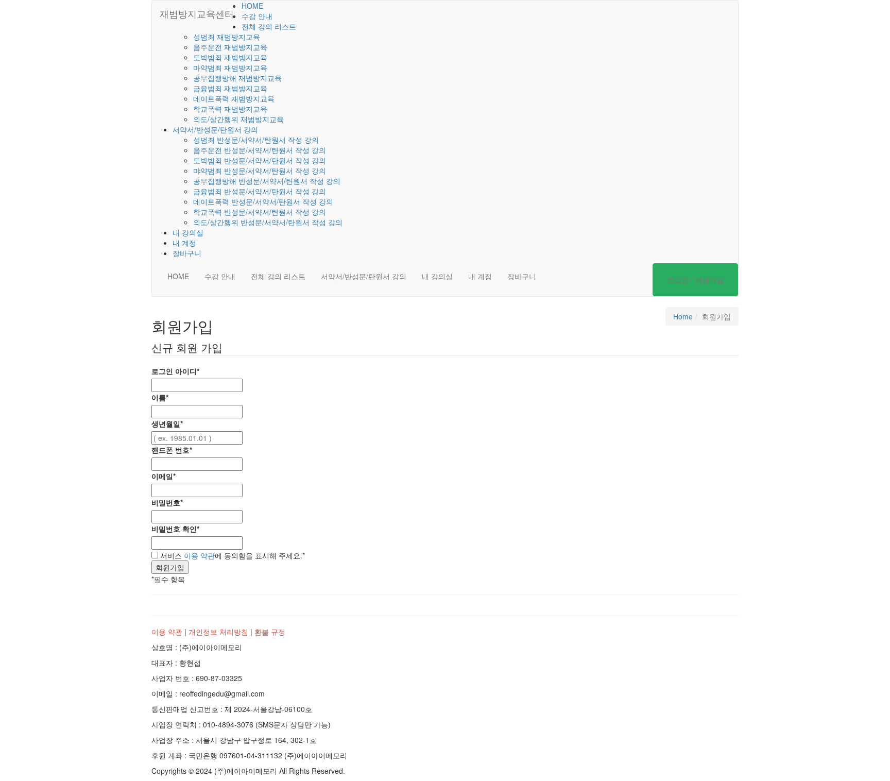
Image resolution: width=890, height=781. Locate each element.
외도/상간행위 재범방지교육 (238, 119)
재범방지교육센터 (197, 13)
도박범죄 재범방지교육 (230, 57)
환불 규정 (269, 631)
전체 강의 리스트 (269, 26)
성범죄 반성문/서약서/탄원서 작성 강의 (256, 139)
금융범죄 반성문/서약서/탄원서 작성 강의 (259, 191)
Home (683, 316)
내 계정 (184, 242)
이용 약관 (199, 555)
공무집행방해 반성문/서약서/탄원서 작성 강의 (266, 181)
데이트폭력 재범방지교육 (234, 98)
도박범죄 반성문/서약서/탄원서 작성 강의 (259, 160)
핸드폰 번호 (171, 450)
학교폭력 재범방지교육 (230, 109)
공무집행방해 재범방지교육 (237, 78)
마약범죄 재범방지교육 (230, 67)
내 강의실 (188, 232)
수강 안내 (257, 16)
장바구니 (187, 253)
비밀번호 (167, 502)
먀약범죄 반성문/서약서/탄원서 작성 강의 (259, 170)
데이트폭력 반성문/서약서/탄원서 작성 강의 (263, 201)
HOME (252, 6)
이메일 (163, 476)
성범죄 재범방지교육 (226, 36)
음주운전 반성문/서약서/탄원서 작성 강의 (259, 150)
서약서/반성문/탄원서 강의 (215, 129)
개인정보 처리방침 (218, 631)
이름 (159, 397)
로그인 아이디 (175, 371)
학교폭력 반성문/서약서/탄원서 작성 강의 (259, 212)
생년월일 (167, 423)
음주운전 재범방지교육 (230, 47)
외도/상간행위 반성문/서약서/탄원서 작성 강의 (268, 222)
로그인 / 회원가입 (695, 280)
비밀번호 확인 (175, 528)
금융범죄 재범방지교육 (230, 88)
